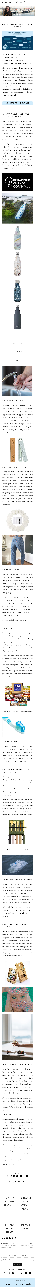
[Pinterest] (10, 2)
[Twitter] (3, 2)
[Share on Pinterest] (15, 1238)
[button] (33, 2)
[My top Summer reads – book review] (9, 1189)
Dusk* (17, 360)
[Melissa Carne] (17, 8)
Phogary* (19, 498)
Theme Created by (17, 1284)
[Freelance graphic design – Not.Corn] (25, 1189)
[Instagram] (6, 2)
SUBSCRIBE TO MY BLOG (17, 1256)
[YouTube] (13, 2)
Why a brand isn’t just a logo (26, 1245)
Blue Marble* (17, 352)
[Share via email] (7, 1238)
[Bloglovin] (21, 2)
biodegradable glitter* (15, 955)
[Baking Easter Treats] (9, 1216)
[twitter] (5, 1273)
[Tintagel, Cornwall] (25, 1216)
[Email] (27, 1176)
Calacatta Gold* (17, 343)
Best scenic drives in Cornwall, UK (8, 1245)
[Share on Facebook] (10, 1238)
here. (24, 620)
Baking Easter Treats (9, 1228)
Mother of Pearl (17, 335)
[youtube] (26, 1273)
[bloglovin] (17, 1273)
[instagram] (9, 1273)
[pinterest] (21, 1273)
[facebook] (13, 1273)
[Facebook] (17, 2)
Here (3, 1098)
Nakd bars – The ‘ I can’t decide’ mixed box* (17, 712)
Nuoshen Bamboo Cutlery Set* (17, 850)
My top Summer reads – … (9, 1201)
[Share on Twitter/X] (13, 1238)
